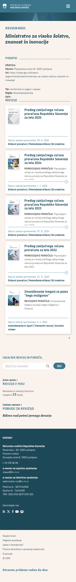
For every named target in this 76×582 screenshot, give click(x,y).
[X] (8, 511)
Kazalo (9, 535)
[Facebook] (13, 511)
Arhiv (9, 380)
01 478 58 (11, 462)
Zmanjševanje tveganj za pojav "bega (46, 293)
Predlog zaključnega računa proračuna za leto (44, 248)
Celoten (11, 405)
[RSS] (4, 511)
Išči (59, 366)
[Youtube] (17, 511)
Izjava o (13, 544)
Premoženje (39, 144)
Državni (17, 144)
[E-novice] (22, 511)
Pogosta (12, 540)
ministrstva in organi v (25, 89)
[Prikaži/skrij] (66, 182)
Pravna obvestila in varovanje (23, 549)
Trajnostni (43, 325)
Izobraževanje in (20, 325)
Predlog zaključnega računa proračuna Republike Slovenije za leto (46, 114)
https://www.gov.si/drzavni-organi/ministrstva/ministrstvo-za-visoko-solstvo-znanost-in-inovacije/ (37, 76)
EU (58, 144)
